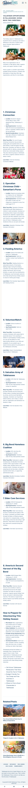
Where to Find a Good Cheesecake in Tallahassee (13, 685)
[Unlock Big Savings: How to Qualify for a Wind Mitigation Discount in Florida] (14, 747)
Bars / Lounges (9, 766)
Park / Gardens (21, 764)
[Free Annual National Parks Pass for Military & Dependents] (14, 710)
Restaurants (13, 764)
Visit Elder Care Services (16, 528)
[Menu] (23, 3)
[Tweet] (23, 787)
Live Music (5, 764)
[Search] (25, 2)
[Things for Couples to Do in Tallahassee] (14, 729)
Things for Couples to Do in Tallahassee (13, 738)
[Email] (4, 787)
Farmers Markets (18, 766)
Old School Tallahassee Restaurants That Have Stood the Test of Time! (13, 670)
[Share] (14, 787)
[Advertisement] (14, 92)
